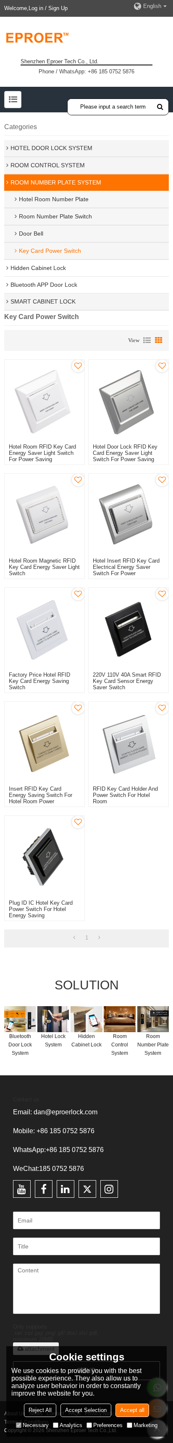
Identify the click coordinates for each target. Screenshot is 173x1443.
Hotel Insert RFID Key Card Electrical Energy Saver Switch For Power (126, 567)
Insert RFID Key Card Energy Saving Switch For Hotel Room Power (40, 795)
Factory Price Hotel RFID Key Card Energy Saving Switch (39, 681)
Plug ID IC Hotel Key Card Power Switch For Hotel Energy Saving (41, 909)
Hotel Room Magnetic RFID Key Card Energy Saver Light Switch (44, 567)
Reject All (40, 1410)
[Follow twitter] (87, 1189)
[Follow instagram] (109, 1189)
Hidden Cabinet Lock (86, 1040)
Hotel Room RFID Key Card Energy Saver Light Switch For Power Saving (42, 453)
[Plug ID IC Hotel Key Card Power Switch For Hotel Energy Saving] (44, 855)
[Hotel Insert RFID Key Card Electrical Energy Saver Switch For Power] (128, 513)
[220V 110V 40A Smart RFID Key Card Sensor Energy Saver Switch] (128, 627)
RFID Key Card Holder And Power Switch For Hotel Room (125, 795)
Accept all (132, 1410)
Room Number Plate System (153, 1044)
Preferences (108, 1425)
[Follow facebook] (43, 1189)
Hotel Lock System (53, 1040)
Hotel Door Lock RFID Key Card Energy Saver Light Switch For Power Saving (125, 453)
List (147, 340)
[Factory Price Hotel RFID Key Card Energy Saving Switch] (44, 627)
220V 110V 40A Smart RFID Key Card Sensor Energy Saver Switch (127, 681)
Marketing (145, 1425)
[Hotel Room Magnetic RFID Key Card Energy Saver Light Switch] (44, 513)
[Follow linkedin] (65, 1189)
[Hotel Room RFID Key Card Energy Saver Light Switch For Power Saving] (44, 399)
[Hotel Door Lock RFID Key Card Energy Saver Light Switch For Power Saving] (128, 399)
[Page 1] (74, 938)
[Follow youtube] (22, 1189)
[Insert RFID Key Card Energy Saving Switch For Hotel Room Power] (44, 741)
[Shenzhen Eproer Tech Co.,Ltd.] (86, 37)
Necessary (36, 1425)
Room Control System (119, 1044)
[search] (160, 106)
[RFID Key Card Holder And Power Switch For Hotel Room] (128, 741)
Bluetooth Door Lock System (20, 1044)
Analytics (71, 1425)
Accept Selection (86, 1410)
